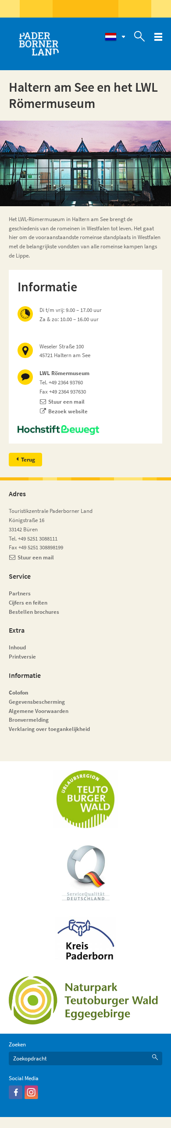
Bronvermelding (29, 719)
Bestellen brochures (34, 612)
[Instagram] (31, 1097)
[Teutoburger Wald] (85, 799)
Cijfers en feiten (28, 602)
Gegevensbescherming (37, 701)
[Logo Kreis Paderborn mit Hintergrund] (85, 938)
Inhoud (17, 647)
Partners (20, 593)
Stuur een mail (66, 401)
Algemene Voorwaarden (38, 711)
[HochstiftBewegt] (85, 430)
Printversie (22, 656)
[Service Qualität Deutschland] (86, 872)
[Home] (38, 44)
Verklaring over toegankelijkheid (49, 729)
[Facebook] (15, 1097)
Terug (28, 459)
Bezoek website (68, 411)
